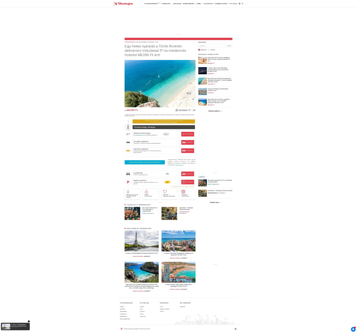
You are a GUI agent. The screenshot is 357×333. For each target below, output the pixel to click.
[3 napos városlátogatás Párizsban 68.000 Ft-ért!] (142, 251)
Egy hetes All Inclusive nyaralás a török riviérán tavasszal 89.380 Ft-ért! (219, 59)
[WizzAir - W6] (167, 136)
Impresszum (123, 314)
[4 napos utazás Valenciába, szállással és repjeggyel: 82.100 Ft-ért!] (178, 282)
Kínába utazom (221, 3)
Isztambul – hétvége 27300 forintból (186, 208)
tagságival (138, 135)
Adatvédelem (123, 311)
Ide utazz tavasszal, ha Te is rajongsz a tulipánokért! (149, 209)
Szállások (177, 3)
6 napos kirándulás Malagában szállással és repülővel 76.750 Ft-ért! (178, 254)
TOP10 (162, 311)
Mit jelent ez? (179, 165)
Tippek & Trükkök (164, 309)
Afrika (141, 314)
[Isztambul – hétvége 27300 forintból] (169, 219)
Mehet (229, 46)
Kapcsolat (182, 306)
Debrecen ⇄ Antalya (142, 133)
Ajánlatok (166, 3)
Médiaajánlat (123, 316)
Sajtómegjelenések (125, 319)
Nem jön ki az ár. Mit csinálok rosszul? (183, 186)
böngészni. (174, 122)
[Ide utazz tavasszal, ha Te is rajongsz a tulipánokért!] (132, 219)
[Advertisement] (178, 22)
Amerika (142, 311)
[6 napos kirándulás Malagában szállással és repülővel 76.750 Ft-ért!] (178, 251)
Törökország (184, 211)
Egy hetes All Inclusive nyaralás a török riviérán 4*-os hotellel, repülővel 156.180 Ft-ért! (219, 100)
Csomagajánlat (152, 3)
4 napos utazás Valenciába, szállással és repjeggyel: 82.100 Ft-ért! (178, 285)
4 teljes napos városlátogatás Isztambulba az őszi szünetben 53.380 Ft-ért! (218, 69)
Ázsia (141, 309)
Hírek (199, 3)
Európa (142, 306)
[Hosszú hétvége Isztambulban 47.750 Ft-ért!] (202, 94)
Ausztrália (142, 316)
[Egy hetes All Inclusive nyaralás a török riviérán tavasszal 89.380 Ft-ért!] (202, 63)
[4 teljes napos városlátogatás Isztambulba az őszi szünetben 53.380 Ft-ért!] (202, 74)
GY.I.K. (161, 306)
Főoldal (122, 306)
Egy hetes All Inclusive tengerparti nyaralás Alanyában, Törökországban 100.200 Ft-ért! (220, 80)
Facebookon (131, 116)
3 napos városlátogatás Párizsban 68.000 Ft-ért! (141, 253)
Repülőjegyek (189, 3)
